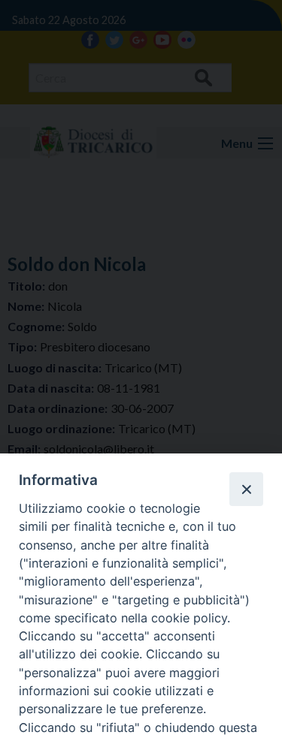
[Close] (245, 488)
